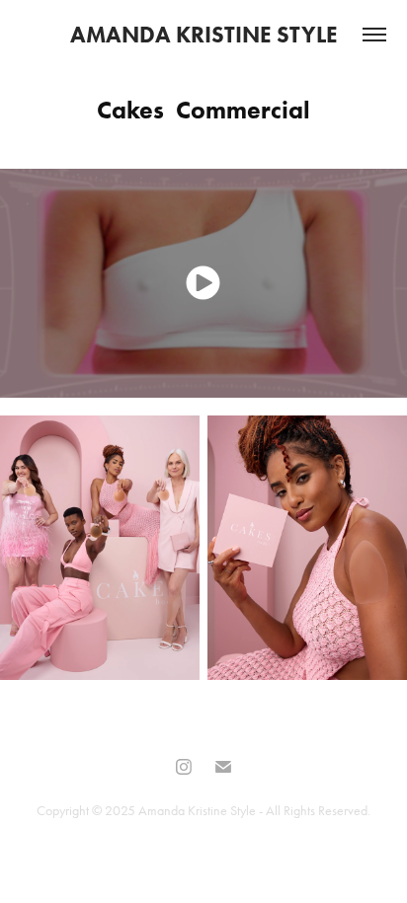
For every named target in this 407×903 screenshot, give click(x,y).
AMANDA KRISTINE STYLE (204, 34)
